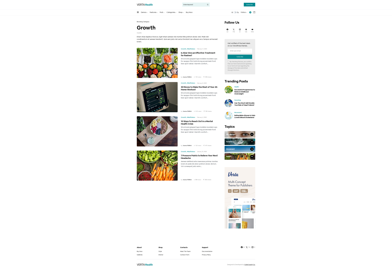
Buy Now (139, 251)
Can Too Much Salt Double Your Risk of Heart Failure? (244, 104)
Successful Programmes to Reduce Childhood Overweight (244, 92)
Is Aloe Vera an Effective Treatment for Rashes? (198, 54)
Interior (161, 255)
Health (236, 87)
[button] (138, 12)
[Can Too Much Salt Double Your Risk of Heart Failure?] (229, 103)
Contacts (184, 247)
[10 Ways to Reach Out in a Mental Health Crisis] (157, 131)
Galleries (139, 255)
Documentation (207, 251)
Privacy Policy (206, 255)
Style (160, 251)
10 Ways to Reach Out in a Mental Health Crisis (197, 122)
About (139, 247)
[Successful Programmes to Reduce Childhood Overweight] (229, 90)
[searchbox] (194, 5)
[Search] (208, 5)
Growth (183, 49)
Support (205, 247)
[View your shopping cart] (254, 12)
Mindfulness (191, 49)
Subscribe (249, 5)
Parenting (237, 100)
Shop (161, 247)
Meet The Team (185, 251)
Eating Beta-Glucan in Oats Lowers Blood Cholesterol (244, 116)
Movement (238, 112)
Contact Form (184, 255)
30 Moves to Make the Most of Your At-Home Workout (199, 88)
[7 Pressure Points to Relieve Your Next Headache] (157, 166)
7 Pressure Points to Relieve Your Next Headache (199, 156)
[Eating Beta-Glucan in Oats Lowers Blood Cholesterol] (229, 115)
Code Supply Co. (249, 265)
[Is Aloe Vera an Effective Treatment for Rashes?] (157, 63)
